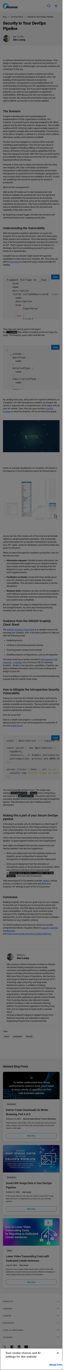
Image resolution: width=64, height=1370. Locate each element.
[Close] (57, 1353)
